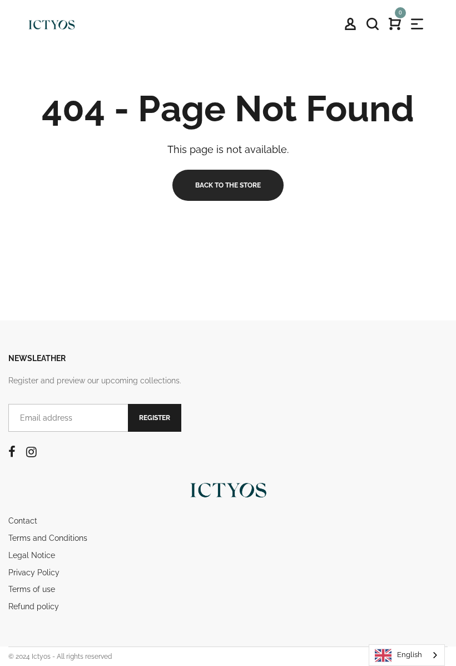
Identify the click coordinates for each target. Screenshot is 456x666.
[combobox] (407, 655)
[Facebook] (12, 452)
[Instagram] (31, 452)
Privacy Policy (34, 572)
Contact (22, 520)
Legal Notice (31, 555)
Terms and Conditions (47, 538)
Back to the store (228, 185)
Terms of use (31, 589)
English (409, 654)
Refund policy (33, 606)
